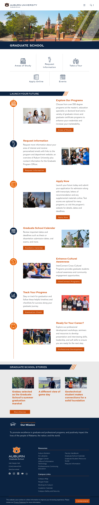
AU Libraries (42, 456)
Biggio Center (43, 458)
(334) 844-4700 (15, 466)
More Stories (20, 412)
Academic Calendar (34, 248)
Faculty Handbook (72, 453)
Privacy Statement (20, 502)
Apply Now (63, 217)
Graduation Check (33, 312)
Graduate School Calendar (75, 456)
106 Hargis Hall (14, 463)
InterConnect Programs (69, 281)
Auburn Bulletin (44, 453)
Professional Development (70, 349)
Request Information (34, 170)
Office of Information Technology (46, 462)
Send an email (14, 469)
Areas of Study (65, 130)
